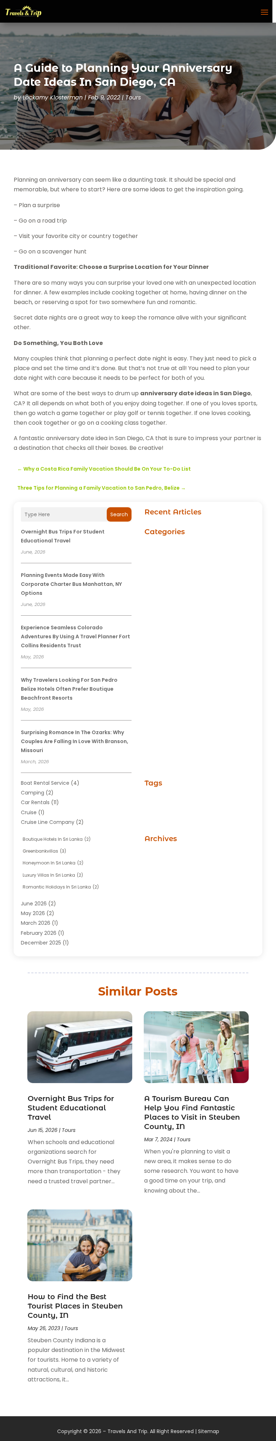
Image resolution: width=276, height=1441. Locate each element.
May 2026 (33, 913)
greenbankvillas (44, 851)
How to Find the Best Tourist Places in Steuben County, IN (75, 1306)
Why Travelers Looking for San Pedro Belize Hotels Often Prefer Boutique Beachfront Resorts (69, 688)
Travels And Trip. (127, 1431)
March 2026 (35, 923)
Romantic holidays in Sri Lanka (61, 887)
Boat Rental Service (45, 783)
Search (119, 514)
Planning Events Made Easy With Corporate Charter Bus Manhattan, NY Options (71, 584)
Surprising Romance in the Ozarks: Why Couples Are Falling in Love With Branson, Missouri (74, 741)
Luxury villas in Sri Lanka (53, 875)
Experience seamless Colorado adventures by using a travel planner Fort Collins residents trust (75, 636)
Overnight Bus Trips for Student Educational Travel (71, 1107)
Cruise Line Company (47, 822)
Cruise (29, 812)
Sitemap (208, 1431)
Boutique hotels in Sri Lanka (57, 839)
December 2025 (41, 942)
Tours (133, 97)
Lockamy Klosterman (53, 97)
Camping (32, 792)
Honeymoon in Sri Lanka (53, 863)
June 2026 (34, 903)
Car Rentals (35, 802)
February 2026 (38, 933)
